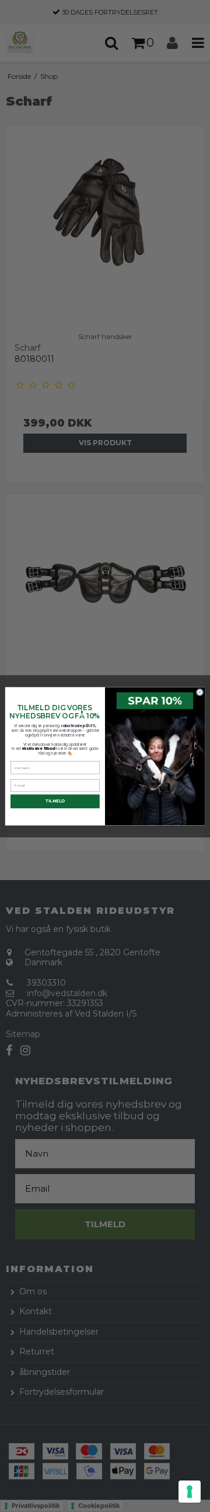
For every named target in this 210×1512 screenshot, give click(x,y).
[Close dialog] (200, 692)
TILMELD (55, 800)
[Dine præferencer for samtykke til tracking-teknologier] (189, 1491)
